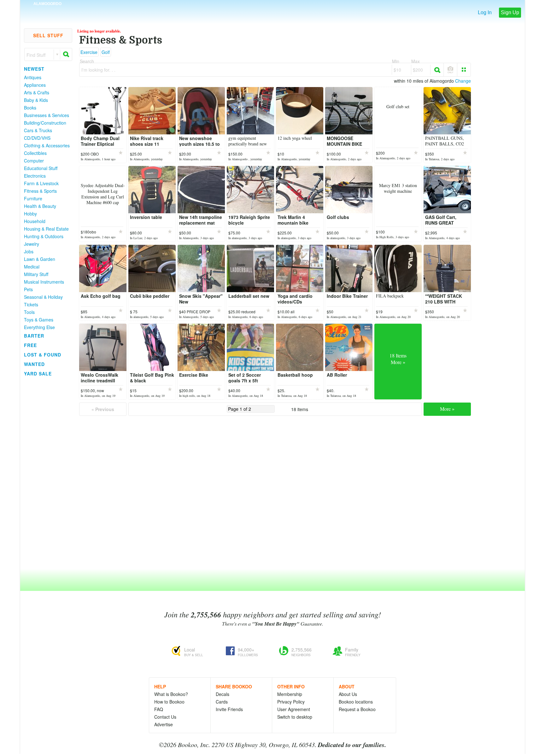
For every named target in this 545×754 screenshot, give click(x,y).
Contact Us (165, 717)
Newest (34, 69)
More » (447, 408)
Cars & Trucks (38, 130)
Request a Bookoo (357, 709)
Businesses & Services (46, 115)
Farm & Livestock (41, 183)
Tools (29, 312)
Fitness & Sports (40, 191)
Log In (485, 12)
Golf (106, 52)
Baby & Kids (36, 100)
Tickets (31, 304)
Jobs (28, 251)
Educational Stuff (40, 168)
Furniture (33, 198)
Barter (34, 336)
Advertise (163, 724)
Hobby (30, 213)
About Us (348, 694)
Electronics (35, 176)
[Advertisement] (45, 473)
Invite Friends (229, 709)
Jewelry (31, 244)
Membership (289, 694)
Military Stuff (36, 274)
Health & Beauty (40, 206)
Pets (28, 289)
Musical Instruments (44, 282)
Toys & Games (38, 319)
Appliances (35, 85)
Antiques (32, 77)
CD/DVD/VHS (37, 138)
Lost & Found (42, 354)
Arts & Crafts (36, 92)
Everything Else (39, 327)
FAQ (158, 709)
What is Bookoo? (171, 694)
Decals (222, 694)
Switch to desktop (294, 717)
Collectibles (35, 153)
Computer (34, 160)
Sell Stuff (48, 35)
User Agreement (293, 709)
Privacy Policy (291, 701)
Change (463, 81)
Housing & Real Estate (46, 229)
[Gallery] (464, 69)
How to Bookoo (169, 701)
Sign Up (510, 12)
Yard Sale (38, 373)
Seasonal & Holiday (43, 297)
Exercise (88, 52)
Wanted (34, 364)
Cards (222, 701)
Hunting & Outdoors (43, 236)
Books (30, 107)
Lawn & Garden (39, 259)
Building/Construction (45, 123)
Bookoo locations (356, 701)
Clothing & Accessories (47, 145)
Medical (31, 266)
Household (34, 221)
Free (30, 345)
